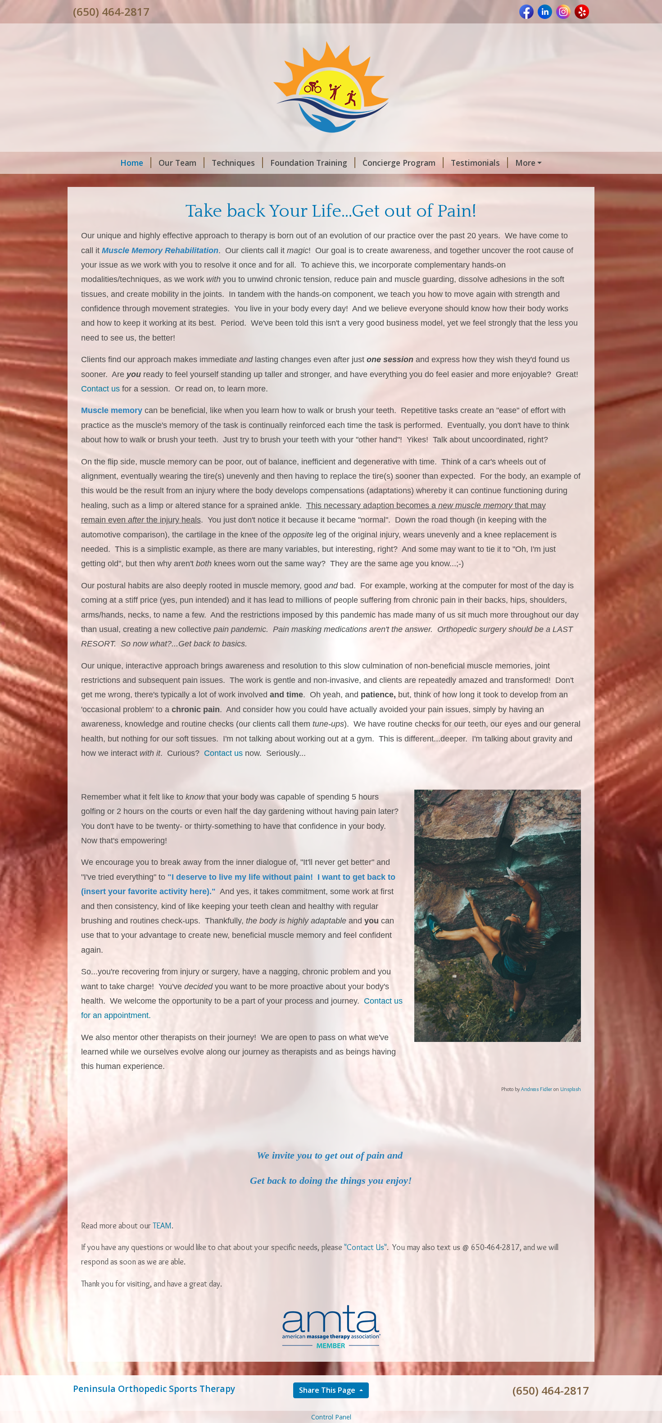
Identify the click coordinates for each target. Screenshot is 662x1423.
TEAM (162, 1226)
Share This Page (328, 1390)
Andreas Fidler (536, 1089)
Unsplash (570, 1089)
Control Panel (331, 1417)
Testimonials (475, 162)
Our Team (177, 162)
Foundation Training (308, 162)
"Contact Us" (364, 1247)
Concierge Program (399, 162)
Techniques (233, 162)
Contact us (100, 388)
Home (131, 162)
